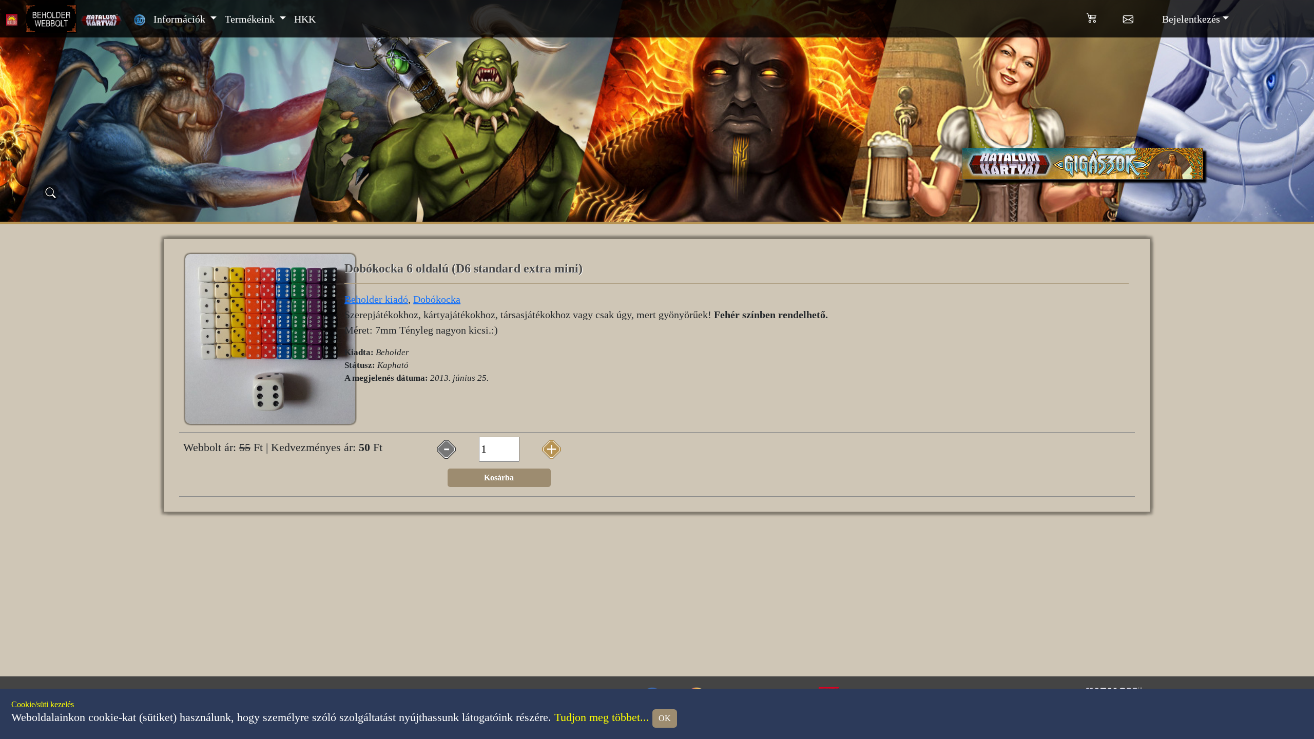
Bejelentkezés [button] (1191, 19)
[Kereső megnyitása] (51, 192)
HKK (305, 19)
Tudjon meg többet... (601, 717)
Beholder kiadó (376, 299)
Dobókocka (436, 299)
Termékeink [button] (251, 19)
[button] (1105, 16)
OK (665, 718)
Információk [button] (180, 19)
